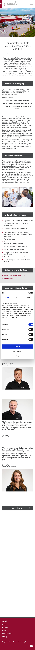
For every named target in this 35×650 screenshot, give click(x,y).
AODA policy (5, 627)
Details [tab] (18, 297)
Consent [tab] (6, 297)
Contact (4, 621)
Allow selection (17, 351)
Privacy (4, 624)
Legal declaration (7, 633)
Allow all (17, 346)
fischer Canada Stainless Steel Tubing (14, 276)
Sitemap (4, 637)
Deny (17, 356)
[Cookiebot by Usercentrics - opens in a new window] (26, 293)
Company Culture (16, 508)
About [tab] (29, 297)
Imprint (4, 630)
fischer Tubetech (8, 279)
